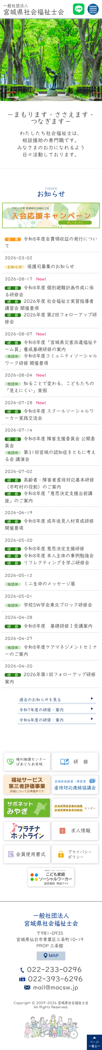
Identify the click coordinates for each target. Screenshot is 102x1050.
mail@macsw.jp (55, 987)
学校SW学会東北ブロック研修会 (58, 604)
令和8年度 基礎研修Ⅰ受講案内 (58, 626)
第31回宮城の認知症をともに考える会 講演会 (50, 456)
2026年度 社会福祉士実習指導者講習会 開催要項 (49, 304)
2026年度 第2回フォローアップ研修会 (51, 318)
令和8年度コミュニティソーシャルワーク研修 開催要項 (51, 359)
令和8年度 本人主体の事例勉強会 (59, 555)
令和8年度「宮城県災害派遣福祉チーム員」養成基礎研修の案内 (51, 346)
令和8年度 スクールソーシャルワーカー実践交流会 (49, 414)
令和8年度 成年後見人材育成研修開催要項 (49, 524)
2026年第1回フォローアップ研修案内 (50, 678)
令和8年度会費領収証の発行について (51, 242)
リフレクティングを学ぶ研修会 (56, 562)
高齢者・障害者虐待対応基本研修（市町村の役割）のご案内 (49, 483)
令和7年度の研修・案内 (41, 710)
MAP (54, 955)
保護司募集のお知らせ (50, 266)
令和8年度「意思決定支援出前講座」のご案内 (49, 497)
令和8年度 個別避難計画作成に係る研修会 (49, 291)
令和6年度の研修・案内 (41, 720)
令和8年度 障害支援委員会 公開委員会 (50, 442)
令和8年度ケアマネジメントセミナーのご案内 (51, 650)
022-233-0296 (54, 969)
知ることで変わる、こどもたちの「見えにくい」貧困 (49, 387)
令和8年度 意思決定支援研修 (54, 548)
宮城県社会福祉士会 (33, 9)
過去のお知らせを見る (40, 700)
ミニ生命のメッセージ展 (49, 583)
